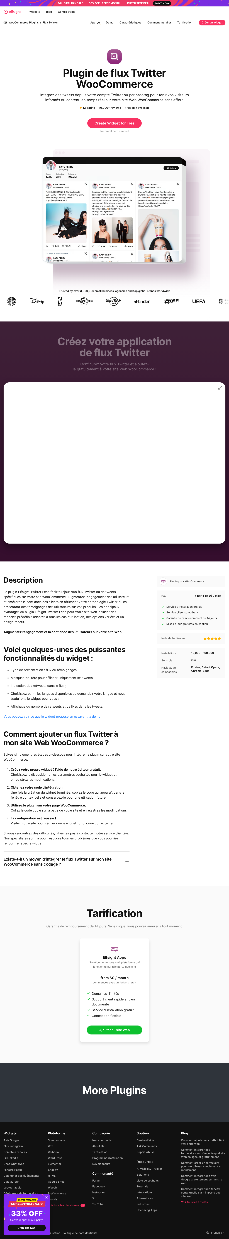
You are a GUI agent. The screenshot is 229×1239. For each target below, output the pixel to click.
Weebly (53, 1187)
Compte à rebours (15, 1152)
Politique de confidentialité (80, 1233)
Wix (50, 1146)
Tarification (184, 22)
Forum (96, 1180)
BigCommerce (57, 1193)
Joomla (52, 1199)
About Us (98, 1146)
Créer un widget (212, 22)
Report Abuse (145, 1152)
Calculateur (11, 1181)
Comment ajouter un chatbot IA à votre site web (202, 1142)
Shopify (53, 1169)
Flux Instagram (13, 1146)
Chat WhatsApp (14, 1164)
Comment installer (159, 22)
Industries (143, 1204)
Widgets (34, 11)
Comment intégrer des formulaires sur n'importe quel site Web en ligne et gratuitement (203, 1153)
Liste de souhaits (148, 1180)
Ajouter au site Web (114, 1030)
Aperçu (95, 22)
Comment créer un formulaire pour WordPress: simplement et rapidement (201, 1166)
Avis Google (11, 1140)
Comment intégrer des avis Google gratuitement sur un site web (201, 1179)
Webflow (53, 1152)
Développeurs (101, 1164)
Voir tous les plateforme (66, 1205)
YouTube (97, 1204)
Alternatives (145, 1198)
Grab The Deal (27, 1228)
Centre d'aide (66, 11)
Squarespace (56, 1140)
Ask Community (147, 1146)
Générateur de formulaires (21, 1193)
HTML (51, 1175)
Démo (109, 22)
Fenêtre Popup (13, 1169)
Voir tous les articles (194, 1202)
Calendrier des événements (21, 1175)
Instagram (98, 1192)
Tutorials (142, 1186)
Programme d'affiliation (107, 1158)
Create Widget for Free (114, 123)
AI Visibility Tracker (149, 1168)
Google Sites (56, 1181)
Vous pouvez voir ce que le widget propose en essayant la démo (52, 716)
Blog (49, 11)
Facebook (98, 1186)
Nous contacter (102, 1140)
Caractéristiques (130, 22)
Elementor (54, 1164)
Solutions (143, 1174)
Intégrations (144, 1192)
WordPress (55, 1158)
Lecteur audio (12, 1187)
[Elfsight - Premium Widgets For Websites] (12, 11)
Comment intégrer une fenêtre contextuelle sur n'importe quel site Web (201, 1192)
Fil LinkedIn (11, 1158)
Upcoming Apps (147, 1210)
